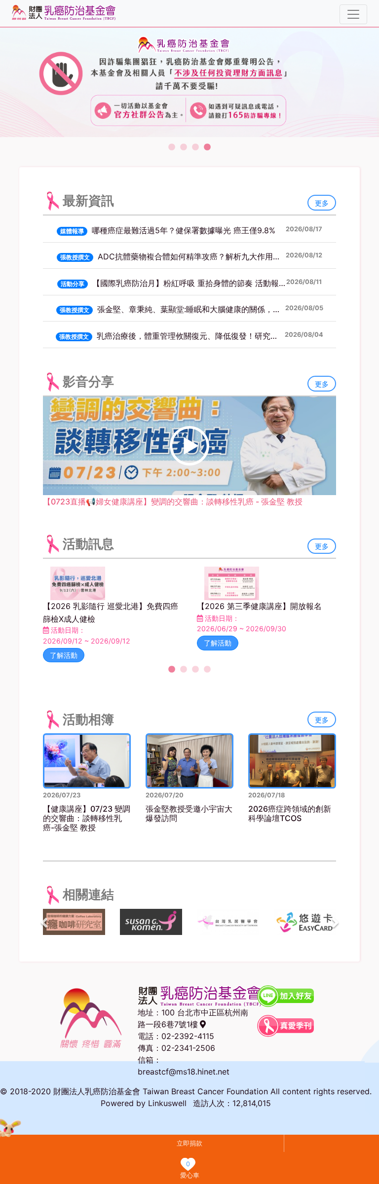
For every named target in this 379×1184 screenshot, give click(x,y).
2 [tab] (184, 147)
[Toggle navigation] (353, 14)
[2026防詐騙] (189, 82)
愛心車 (189, 1175)
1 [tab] (172, 147)
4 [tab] (207, 147)
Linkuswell (167, 1103)
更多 (322, 203)
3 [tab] (195, 147)
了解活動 (63, 655)
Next (335, 923)
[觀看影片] (189, 445)
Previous (44, 923)
